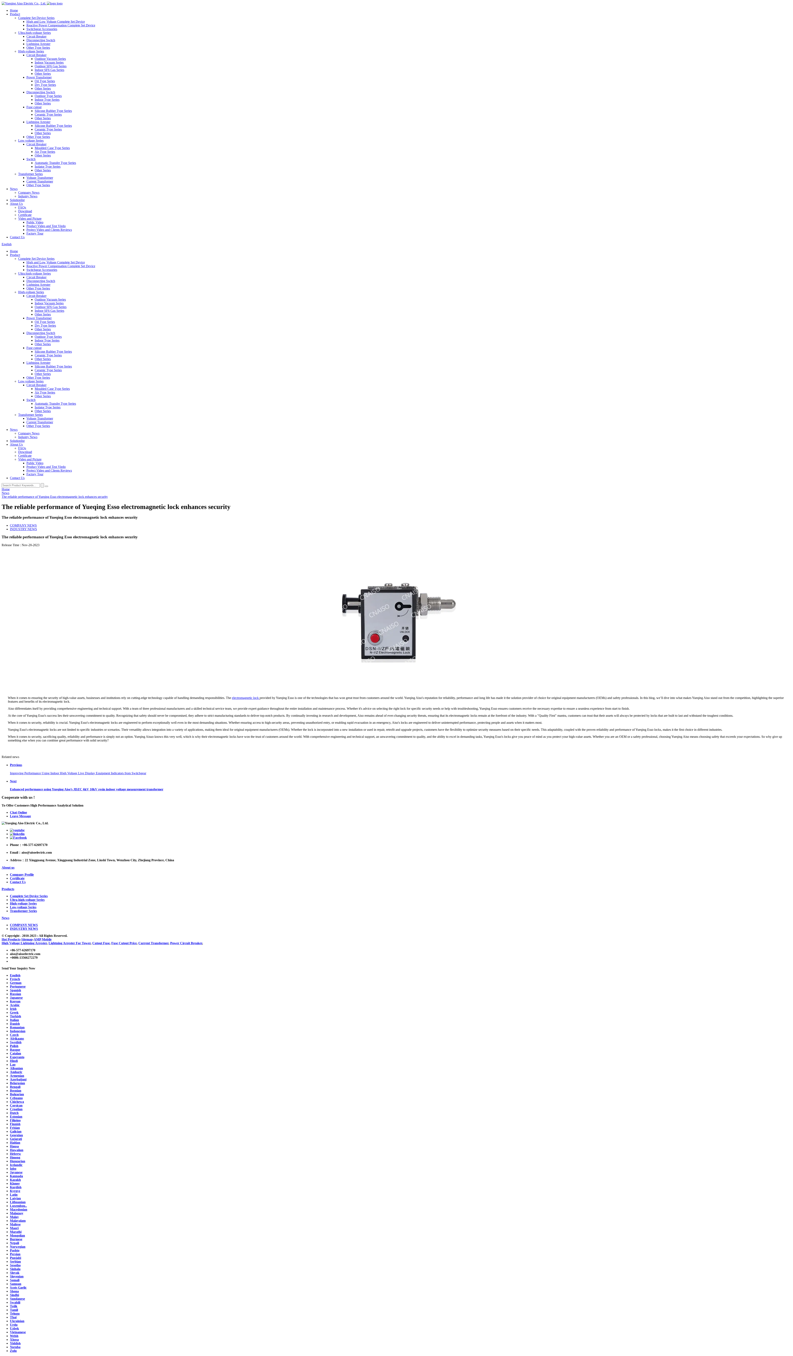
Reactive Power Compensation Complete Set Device (60, 25)
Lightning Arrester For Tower (70, 943)
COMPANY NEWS (23, 525)
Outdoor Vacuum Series (50, 59)
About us (8, 867)
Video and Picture (30, 218)
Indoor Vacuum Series (49, 62)
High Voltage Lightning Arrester (24, 943)
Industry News (27, 196)
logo (59, 3)
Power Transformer (39, 77)
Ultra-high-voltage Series (34, 32)
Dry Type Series (45, 85)
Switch (31, 159)
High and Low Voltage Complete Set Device (55, 21)
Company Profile (22, 874)
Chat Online (18, 812)
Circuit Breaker (36, 36)
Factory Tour (34, 233)
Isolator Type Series (48, 166)
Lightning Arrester (38, 44)
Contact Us (17, 237)
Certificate (25, 215)
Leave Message (20, 816)
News (14, 189)
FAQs (22, 207)
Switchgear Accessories (41, 29)
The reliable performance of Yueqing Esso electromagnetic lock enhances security (55, 496)
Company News (28, 192)
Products (8, 889)
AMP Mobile (43, 939)
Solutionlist (17, 200)
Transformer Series (30, 174)
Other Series (43, 73)
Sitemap (27, 939)
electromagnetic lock (246, 698)
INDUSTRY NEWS (23, 529)
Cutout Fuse (101, 943)
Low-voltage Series (31, 140)
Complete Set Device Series (36, 18)
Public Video (34, 222)
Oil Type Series (45, 81)
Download (25, 211)
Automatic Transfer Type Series (55, 163)
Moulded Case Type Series (52, 148)
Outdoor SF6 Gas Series (50, 66)
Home (14, 10)
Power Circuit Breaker (186, 943)
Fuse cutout (34, 107)
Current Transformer (39, 181)
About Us (16, 203)
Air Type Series (45, 151)
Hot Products (11, 939)
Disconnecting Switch (40, 40)
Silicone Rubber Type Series (53, 111)
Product (15, 14)
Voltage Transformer (39, 177)
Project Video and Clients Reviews (49, 229)
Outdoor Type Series (48, 96)
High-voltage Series (31, 51)
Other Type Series (38, 47)
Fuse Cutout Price (124, 943)
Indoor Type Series (47, 99)
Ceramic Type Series (48, 114)
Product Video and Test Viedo (46, 226)
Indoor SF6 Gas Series (49, 70)
